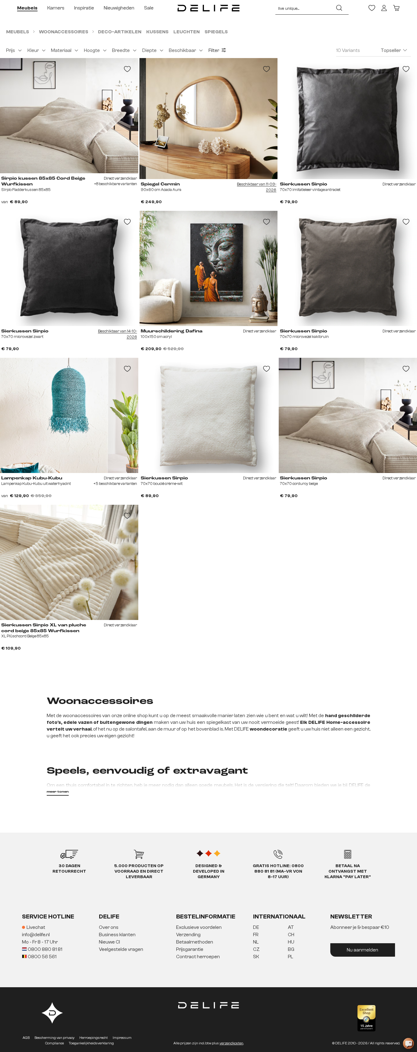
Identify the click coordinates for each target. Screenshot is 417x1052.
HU (291, 942)
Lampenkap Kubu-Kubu (31, 478)
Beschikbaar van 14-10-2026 (117, 334)
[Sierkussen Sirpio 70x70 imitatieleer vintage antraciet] (348, 118)
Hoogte (92, 50)
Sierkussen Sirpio (303, 184)
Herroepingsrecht (93, 1038)
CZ (256, 949)
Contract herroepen (198, 956)
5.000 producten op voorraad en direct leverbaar (139, 871)
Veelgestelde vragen (121, 949)
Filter (214, 50)
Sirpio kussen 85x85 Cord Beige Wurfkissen (43, 181)
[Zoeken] (339, 8)
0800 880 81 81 (44, 949)
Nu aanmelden (362, 950)
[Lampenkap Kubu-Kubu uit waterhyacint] (69, 415)
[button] (208, 942)
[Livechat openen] (408, 1043)
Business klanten (117, 934)
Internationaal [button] (279, 916)
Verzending (188, 934)
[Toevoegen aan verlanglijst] (127, 69)
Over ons (108, 927)
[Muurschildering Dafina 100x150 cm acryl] (209, 268)
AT (291, 927)
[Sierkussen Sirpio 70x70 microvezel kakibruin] (348, 268)
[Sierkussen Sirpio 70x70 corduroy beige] (348, 415)
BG (291, 949)
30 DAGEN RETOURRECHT (69, 868)
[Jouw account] (384, 7)
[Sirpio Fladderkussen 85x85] (69, 115)
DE (256, 927)
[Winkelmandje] (396, 7)
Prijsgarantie (189, 949)
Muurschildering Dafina (171, 331)
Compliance (54, 1043)
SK (256, 956)
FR (255, 934)
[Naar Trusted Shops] (366, 1018)
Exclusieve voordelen (199, 927)
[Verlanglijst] (371, 7)
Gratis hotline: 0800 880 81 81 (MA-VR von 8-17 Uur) (278, 871)
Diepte (149, 50)
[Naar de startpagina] (208, 8)
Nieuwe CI (109, 942)
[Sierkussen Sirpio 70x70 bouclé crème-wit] (209, 415)
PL (290, 956)
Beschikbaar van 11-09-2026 (256, 187)
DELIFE (109, 916)
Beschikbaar (182, 50)
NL (256, 942)
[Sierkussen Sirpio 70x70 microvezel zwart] (69, 268)
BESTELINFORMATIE (205, 916)
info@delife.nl (36, 934)
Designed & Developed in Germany (208, 871)
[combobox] (302, 8)
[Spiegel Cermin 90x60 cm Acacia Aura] (209, 118)
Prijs (10, 50)
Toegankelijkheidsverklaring (91, 1043)
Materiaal (61, 50)
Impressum (122, 1038)
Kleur (33, 50)
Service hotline (48, 916)
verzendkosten (231, 1043)
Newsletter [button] (351, 916)
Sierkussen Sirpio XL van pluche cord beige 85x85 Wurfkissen (43, 628)
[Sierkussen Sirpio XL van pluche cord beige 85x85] (69, 562)
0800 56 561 (41, 956)
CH (291, 934)
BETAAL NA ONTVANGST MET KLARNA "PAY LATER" (348, 871)
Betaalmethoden (194, 942)
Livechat (36, 927)
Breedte (121, 50)
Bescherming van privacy (54, 1038)
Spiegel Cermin (160, 184)
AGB (26, 1038)
